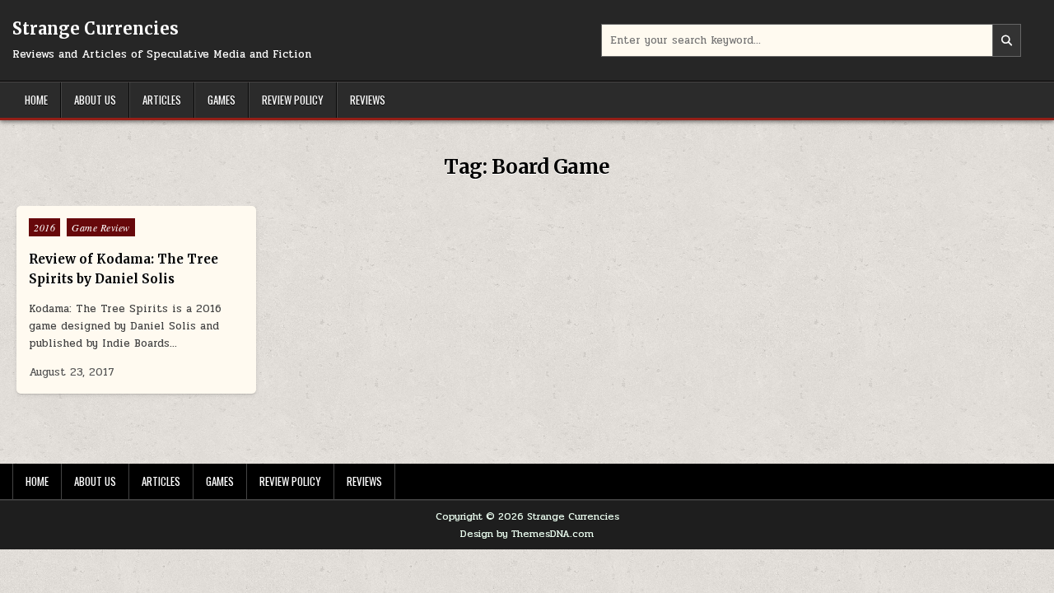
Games (222, 99)
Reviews (367, 99)
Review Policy (293, 99)
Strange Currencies (95, 28)
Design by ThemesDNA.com (527, 533)
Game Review (101, 227)
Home (36, 99)
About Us (95, 99)
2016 (44, 227)
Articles (161, 99)
